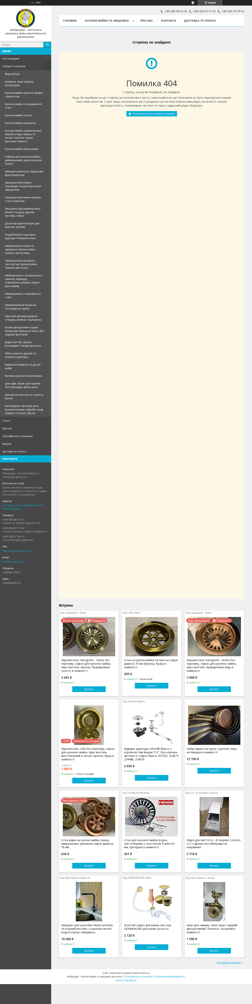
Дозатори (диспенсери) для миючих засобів (22, 225)
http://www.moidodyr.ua (16, 551)
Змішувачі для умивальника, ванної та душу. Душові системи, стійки (23, 212)
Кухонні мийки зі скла (18, 115)
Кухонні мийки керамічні (20, 123)
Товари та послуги (13, 66)
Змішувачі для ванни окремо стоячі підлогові (23, 199)
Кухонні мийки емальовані (21, 149)
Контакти (168, 20)
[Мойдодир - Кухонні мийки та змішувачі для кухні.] (25, 18)
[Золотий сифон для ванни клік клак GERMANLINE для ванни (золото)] (151, 901)
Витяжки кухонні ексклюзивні (23, 376)
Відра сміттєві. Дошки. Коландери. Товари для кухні (23, 343)
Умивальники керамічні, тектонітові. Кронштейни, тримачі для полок (21, 264)
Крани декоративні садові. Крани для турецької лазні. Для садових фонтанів (24, 331)
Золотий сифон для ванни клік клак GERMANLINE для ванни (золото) (147, 927)
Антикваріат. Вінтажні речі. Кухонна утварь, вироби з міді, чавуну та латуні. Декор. (24, 409)
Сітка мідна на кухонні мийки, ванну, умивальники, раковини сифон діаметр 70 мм (87, 843)
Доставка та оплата (200, 20)
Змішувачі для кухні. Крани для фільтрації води (24, 173)
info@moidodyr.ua (13, 561)
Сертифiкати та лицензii (17, 436)
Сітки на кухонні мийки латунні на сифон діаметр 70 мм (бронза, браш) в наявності (151, 663)
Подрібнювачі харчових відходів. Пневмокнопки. (20, 236)
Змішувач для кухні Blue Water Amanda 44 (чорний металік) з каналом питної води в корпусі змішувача (87, 928)
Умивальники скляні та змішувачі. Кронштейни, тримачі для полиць (20, 249)
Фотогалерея (10, 58)
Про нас (7, 428)
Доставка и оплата (14, 451)
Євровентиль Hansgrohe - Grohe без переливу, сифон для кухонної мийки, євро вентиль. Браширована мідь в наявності (212, 665)
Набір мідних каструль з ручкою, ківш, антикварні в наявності (212, 750)
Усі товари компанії (228, 962)
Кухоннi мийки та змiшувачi (107, 20)
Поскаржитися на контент (138, 976)
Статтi (6, 420)
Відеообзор (12, 74)
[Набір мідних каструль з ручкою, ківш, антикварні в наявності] (214, 725)
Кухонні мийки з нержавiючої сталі (23, 105)
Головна (70, 20)
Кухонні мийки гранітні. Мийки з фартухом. (24, 94)
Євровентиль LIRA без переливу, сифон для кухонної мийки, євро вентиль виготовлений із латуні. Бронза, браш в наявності (87, 754)
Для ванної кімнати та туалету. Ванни (24, 396)
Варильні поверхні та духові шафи (23, 366)
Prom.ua (144, 973)
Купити (89, 689)
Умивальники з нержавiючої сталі (23, 295)
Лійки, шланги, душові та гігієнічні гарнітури (20, 355)
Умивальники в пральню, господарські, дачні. (21, 306)
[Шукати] (47, 45)
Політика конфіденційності (170, 976)
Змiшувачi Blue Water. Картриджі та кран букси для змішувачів (23, 186)
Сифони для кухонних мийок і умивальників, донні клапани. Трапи (23, 160)
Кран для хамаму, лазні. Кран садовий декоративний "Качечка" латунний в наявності (212, 928)
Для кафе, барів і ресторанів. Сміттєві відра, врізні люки (23, 385)
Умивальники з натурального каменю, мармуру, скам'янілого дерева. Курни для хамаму (23, 281)
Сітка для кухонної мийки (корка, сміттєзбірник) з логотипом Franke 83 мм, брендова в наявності (149, 843)
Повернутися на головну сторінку (154, 113)
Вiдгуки (6, 443)
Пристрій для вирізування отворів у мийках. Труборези (23, 317)
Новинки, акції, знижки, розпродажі (19, 83)
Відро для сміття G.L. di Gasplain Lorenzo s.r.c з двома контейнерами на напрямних (214, 843)
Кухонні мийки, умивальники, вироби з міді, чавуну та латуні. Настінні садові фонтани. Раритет (23, 136)
